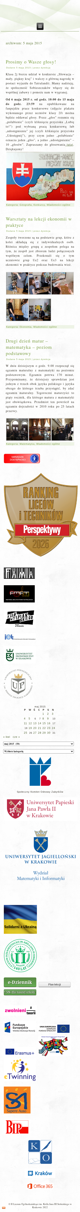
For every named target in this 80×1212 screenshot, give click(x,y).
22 (44, 728)
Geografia (26, 205)
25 (25, 732)
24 (53, 728)
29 (44, 732)
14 (39, 723)
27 (35, 732)
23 (49, 728)
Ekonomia (26, 327)
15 (44, 723)
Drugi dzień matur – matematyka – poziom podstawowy (29, 347)
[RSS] (3, 1208)
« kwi (6, 736)
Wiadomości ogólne (58, 205)
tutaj (69, 144)
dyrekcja (46, 67)
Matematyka (27, 444)
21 (39, 728)
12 (30, 723)
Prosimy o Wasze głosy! (31, 62)
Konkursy (39, 205)
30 (49, 732)
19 (30, 728)
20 (35, 728)
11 (25, 723)
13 (35, 723)
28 (39, 732)
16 (49, 723)
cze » (16, 736)
